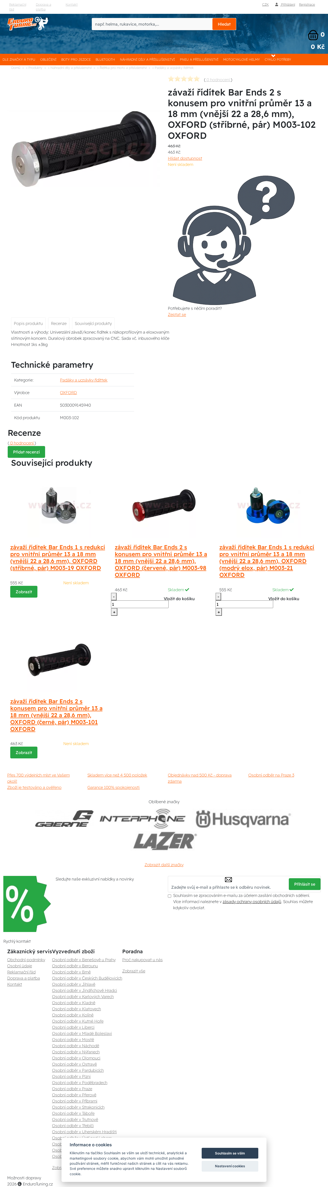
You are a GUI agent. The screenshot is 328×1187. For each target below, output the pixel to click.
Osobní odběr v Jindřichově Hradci (84, 990)
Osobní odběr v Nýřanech (76, 1051)
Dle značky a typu (19, 59)
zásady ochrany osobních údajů (252, 901)
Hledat (224, 24)
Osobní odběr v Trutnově (75, 1119)
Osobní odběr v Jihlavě (73, 984)
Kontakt (72, 4)
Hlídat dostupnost (185, 158)
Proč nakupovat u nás (142, 959)
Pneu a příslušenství (199, 59)
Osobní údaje (19, 965)
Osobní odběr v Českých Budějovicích (87, 978)
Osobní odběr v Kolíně (73, 1015)
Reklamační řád (17, 6)
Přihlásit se (304, 884)
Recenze (59, 323)
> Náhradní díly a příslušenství (69, 68)
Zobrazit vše (133, 970)
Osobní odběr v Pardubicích (78, 1070)
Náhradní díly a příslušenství (147, 59)
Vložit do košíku (179, 598)
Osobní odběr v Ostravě (74, 1064)
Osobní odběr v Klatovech (76, 1008)
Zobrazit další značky (164, 864)
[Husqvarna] (242, 819)
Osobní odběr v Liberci (73, 1027)
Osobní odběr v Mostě (73, 1039)
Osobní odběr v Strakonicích (78, 1107)
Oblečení (48, 59)
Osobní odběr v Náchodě (75, 1045)
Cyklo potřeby (278, 59)
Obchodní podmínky (26, 959)
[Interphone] (143, 819)
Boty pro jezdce (76, 59)
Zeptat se (177, 314)
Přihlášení (287, 4)
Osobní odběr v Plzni (71, 1076)
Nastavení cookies (230, 1166)
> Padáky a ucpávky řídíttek (173, 68)
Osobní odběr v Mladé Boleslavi (82, 1033)
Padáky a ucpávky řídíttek (83, 380)
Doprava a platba (43, 6)
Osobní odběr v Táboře (73, 1113)
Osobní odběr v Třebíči (73, 1125)
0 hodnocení (218, 79)
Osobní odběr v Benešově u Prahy (84, 959)
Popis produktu (28, 323)
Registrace (307, 4)
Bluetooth (105, 59)
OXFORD (68, 392)
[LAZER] (163, 841)
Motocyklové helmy (241, 59)
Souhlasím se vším (230, 1153)
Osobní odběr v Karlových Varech (83, 996)
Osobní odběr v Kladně (73, 1002)
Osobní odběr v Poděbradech (79, 1082)
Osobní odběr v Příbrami (74, 1101)
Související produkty (93, 323)
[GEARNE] (64, 819)
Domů (15, 68)
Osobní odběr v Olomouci (76, 1058)
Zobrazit (24, 591)
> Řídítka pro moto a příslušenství (122, 68)
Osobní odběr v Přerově (74, 1094)
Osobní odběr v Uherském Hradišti (84, 1131)
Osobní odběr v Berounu (75, 965)
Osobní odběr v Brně (71, 971)
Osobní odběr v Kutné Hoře (78, 1021)
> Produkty (34, 68)
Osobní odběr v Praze (72, 1088)
